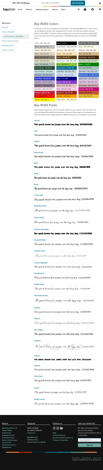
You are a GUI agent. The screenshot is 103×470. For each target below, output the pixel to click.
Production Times (8, 50)
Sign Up (89, 445)
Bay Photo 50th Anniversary (63, 438)
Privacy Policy (75, 458)
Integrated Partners (9, 445)
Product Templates (8, 32)
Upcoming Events (59, 435)
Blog (54, 433)
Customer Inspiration (60, 440)
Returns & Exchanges (9, 440)
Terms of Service (86, 458)
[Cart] (100, 9)
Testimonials (6, 433)
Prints (20, 9)
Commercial (6, 442)
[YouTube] (61, 428)
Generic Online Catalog (10, 41)
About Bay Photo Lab (9, 428)
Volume (55, 9)
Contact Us (31, 433)
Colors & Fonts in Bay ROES (13, 36)
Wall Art (29, 9)
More (63, 9)
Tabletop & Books (42, 9)
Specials (5, 27)
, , (36, 441)
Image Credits (97, 458)
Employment (6, 447)
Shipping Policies (8, 45)
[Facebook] (54, 428)
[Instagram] (57, 428)
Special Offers (7, 430)
